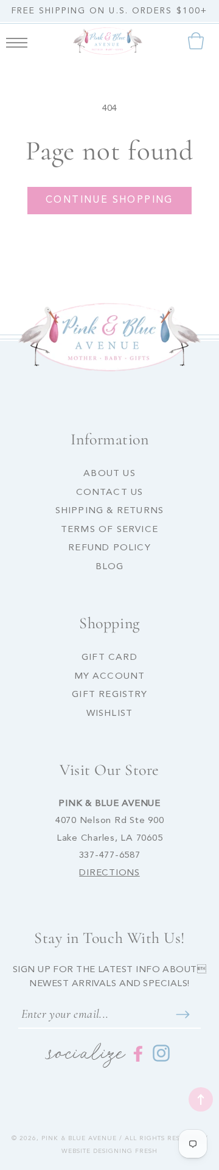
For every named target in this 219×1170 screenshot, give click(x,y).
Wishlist (109, 713)
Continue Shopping (109, 200)
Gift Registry (109, 694)
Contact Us (110, 492)
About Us (109, 473)
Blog (110, 567)
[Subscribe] (182, 1014)
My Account (109, 676)
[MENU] (17, 41)
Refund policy (109, 548)
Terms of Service (109, 529)
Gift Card (109, 657)
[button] (17, 41)
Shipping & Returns (109, 511)
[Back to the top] (201, 1099)
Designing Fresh (125, 1151)
